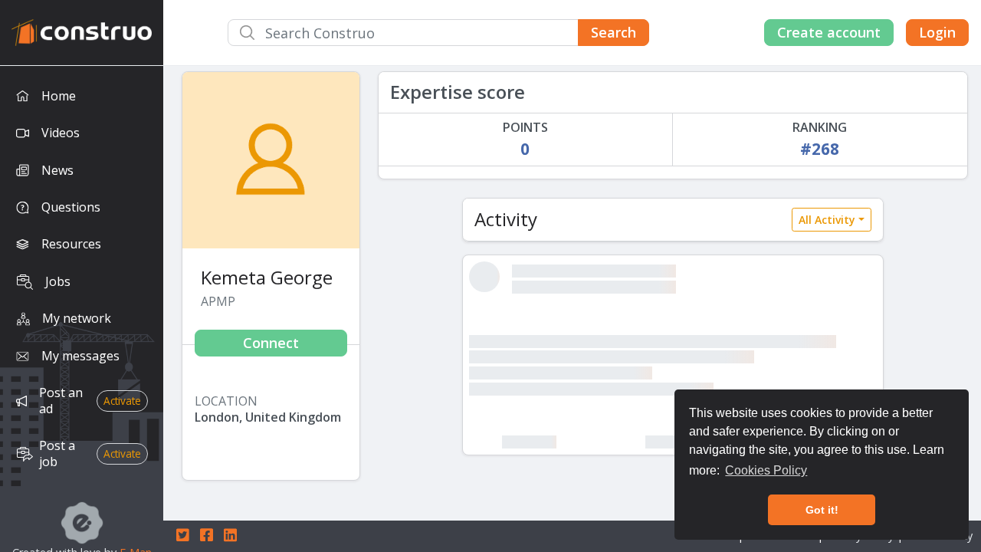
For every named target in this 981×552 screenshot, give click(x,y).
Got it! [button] (821, 510)
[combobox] (438, 32)
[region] (81, 309)
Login (937, 32)
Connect (271, 343)
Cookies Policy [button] (766, 470)
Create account (829, 32)
